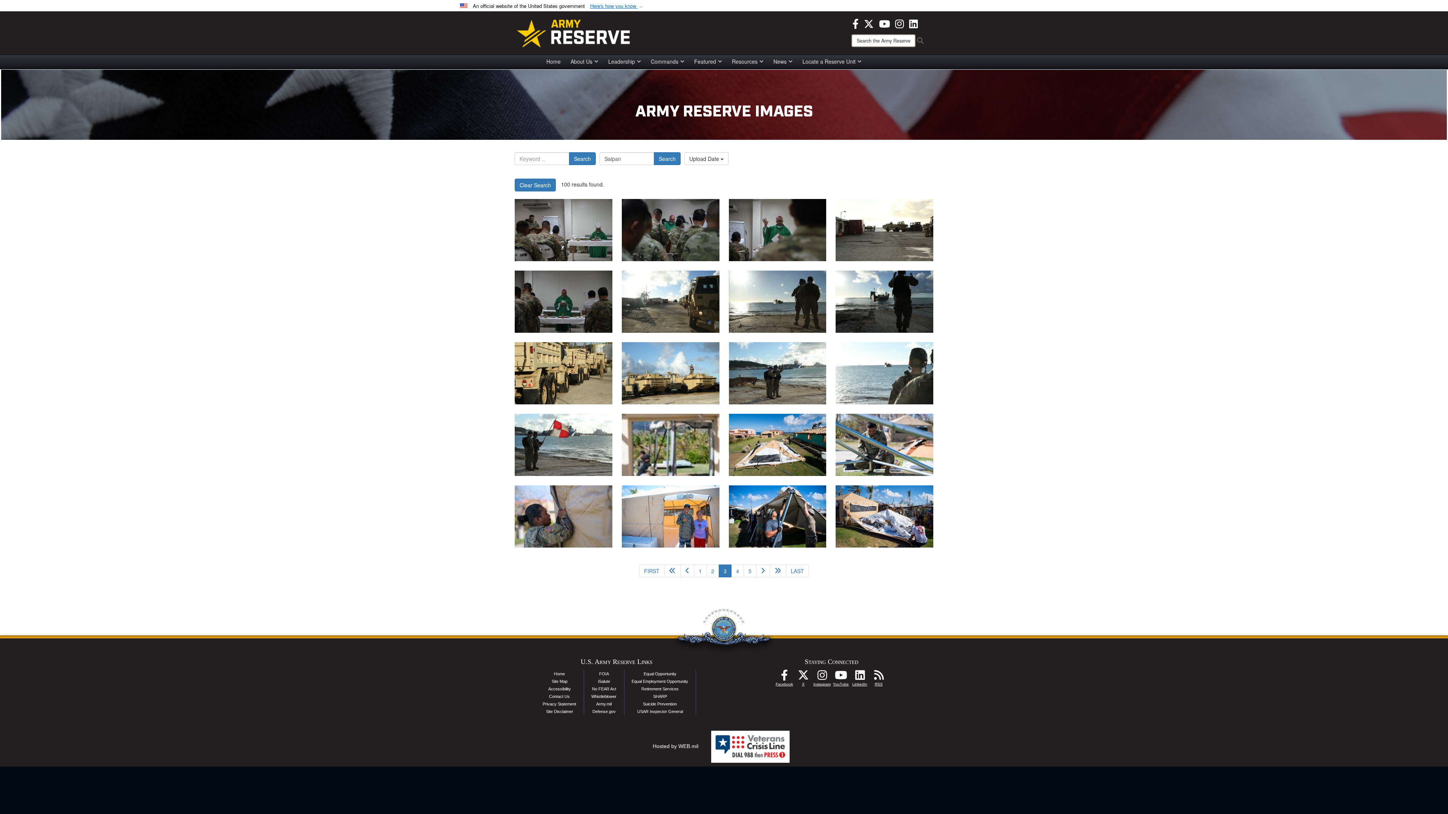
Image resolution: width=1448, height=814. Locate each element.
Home (553, 61)
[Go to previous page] (687, 571)
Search (582, 158)
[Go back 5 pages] (672, 571)
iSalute (604, 681)
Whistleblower (604, 696)
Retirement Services (660, 689)
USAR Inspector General (660, 711)
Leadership (621, 61)
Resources (745, 61)
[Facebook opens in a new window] (856, 23)
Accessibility (559, 689)
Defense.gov (604, 711)
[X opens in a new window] (869, 23)
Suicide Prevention (660, 704)
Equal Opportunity (660, 674)
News (780, 61)
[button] (617, 6)
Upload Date (705, 158)
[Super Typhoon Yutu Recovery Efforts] (563, 230)
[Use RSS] (878, 677)
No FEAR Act (604, 689)
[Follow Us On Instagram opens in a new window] (822, 677)
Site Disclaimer (559, 711)
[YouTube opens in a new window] (884, 23)
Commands (664, 61)
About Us (581, 61)
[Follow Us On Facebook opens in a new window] (784, 677)
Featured (705, 61)
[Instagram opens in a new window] (899, 23)
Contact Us (559, 696)
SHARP (660, 696)
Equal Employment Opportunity (660, 681)
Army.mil (604, 704)
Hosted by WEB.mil (675, 746)
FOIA (604, 674)
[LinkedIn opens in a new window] (913, 23)
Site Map (560, 681)
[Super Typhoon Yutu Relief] (670, 445)
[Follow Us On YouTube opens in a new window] (840, 677)
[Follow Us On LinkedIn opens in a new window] (859, 677)
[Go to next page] (763, 571)
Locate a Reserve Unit (829, 61)
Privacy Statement (559, 704)
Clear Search (535, 185)
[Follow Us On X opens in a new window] (803, 677)
